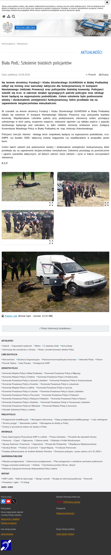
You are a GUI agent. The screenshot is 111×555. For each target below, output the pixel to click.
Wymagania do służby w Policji (54, 423)
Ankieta (36, 465)
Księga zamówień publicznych (16, 465)
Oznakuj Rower (10, 448)
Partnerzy (7, 440)
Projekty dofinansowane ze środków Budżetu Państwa (27, 451)
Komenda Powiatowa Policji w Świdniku (20, 402)
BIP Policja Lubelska (72, 501)
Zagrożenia (38, 444)
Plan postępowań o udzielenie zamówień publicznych (78, 461)
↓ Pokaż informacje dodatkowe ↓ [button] (55, 328)
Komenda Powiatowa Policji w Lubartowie (60, 384)
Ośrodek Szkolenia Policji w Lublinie (19, 409)
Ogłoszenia (28, 440)
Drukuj (105, 74)
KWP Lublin (8, 479)
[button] (105, 17)
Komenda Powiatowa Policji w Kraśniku (20, 384)
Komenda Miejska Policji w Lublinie (18, 387)
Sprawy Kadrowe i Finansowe (16, 444)
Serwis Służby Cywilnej (65, 533)
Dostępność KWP (42, 363)
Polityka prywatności (9, 523)
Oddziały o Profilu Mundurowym (65, 440)
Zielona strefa (42, 440)
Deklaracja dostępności (65, 513)
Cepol (17, 440)
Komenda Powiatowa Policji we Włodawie (21, 406)
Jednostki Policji (86, 359)
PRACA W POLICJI (8, 414)
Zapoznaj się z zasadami (10, 518)
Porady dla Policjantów (56, 444)
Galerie (6, 346)
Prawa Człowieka (58, 437)
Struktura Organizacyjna (28, 359)
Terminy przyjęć (10, 423)
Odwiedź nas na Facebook (3, 501)
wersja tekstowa (7, 533)
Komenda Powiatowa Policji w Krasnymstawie (71, 380)
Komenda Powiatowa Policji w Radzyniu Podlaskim (26, 398)
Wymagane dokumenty (41, 419)
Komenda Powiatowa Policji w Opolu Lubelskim (62, 391)
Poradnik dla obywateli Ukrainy (83, 437)
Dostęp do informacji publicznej (67, 479)
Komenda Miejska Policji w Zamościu (60, 406)
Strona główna (8, 44)
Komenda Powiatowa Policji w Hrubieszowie (58, 377)
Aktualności (22, 44)
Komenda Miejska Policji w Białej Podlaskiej (22, 373)
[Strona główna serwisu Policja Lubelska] (3, 16)
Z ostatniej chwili (51, 346)
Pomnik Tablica (9, 363)
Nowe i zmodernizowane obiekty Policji (56, 349)
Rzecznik (88, 479)
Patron (99, 359)
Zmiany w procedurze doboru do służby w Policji (25, 427)
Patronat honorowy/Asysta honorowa (59, 359)
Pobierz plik (11, 316)
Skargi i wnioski (43, 479)
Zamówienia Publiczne (11, 456)
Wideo (38, 346)
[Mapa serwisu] (8, 16)
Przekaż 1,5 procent (29, 448)
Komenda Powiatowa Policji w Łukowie (20, 391)
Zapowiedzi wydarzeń (22, 346)
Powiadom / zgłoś (11, 482)
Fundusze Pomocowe (66, 448)
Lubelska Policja (9, 354)
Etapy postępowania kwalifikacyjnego (72, 419)
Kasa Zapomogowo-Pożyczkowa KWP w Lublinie (25, 437)
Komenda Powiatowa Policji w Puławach (60, 395)
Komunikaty (66, 346)
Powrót (92, 74)
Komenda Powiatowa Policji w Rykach (69, 398)
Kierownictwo (9, 359)
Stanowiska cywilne (28, 423)
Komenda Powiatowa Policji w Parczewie (21, 395)
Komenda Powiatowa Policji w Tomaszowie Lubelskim (65, 402)
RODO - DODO (7, 487)
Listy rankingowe (99, 419)
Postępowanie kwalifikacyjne (15, 419)
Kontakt (5, 473)
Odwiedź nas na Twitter (13, 501)
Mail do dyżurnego (24, 479)
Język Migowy (47, 448)
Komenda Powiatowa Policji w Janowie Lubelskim (25, 380)
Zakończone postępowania (39, 461)
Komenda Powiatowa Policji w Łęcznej (54, 387)
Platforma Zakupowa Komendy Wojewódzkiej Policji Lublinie (30, 468)
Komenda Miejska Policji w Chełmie (19, 377)
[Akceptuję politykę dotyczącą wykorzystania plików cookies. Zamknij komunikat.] (107, 2)
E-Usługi (25, 482)
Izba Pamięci (25, 363)
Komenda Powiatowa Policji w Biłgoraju (63, 373)
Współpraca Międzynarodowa (82, 444)
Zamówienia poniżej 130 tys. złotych (58, 465)
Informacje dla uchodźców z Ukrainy (19, 349)
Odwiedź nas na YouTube (8, 501)
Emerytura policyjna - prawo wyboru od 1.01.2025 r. (78, 451)
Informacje (6, 431)
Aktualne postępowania (13, 461)
